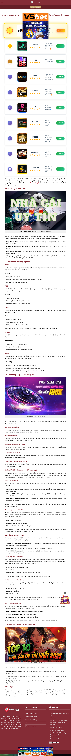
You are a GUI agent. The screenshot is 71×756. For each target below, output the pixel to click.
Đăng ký (61, 30)
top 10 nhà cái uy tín (34, 183)
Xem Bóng (38, 7)
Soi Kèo (32, 7)
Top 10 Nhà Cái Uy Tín (7, 716)
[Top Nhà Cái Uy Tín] (35, 2)
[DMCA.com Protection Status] (54, 742)
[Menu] (2, 3)
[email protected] (59, 730)
